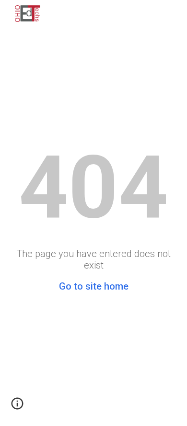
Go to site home (94, 286)
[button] (17, 406)
